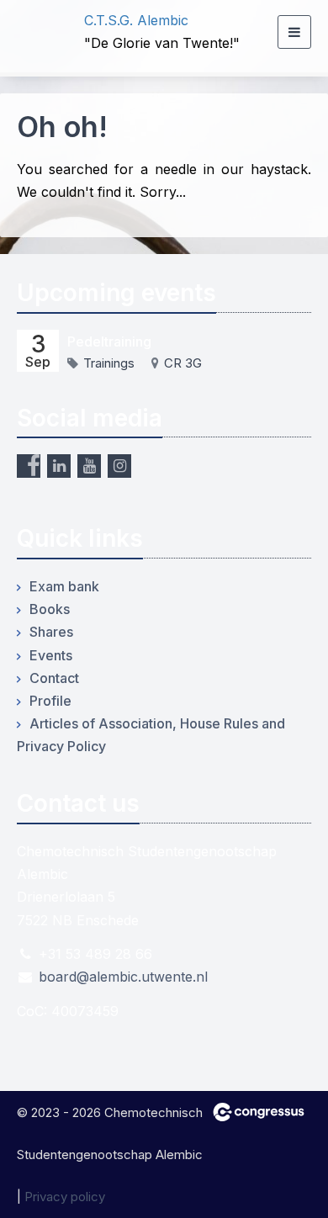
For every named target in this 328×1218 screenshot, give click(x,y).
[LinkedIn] (59, 466)
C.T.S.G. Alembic (136, 20)
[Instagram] (119, 466)
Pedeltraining (109, 341)
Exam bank (64, 586)
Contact (54, 678)
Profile (50, 700)
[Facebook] (28, 466)
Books (49, 609)
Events (50, 655)
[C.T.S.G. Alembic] (38, 32)
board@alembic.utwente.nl (123, 976)
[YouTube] (89, 466)
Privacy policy (64, 1197)
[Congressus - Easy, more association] (258, 1112)
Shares (51, 631)
